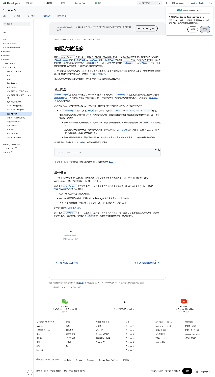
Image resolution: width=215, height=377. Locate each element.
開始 (205, 29)
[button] (16, 51)
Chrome (79, 360)
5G (67, 346)
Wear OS (99, 330)
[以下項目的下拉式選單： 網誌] (104, 3)
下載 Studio (160, 338)
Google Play (80, 3)
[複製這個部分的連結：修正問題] (68, 89)
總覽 (5, 16)
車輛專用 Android (103, 338)
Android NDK (161, 342)
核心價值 (17, 16)
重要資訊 (29, 3)
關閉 (193, 29)
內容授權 (80, 283)
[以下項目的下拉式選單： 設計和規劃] (55, 3)
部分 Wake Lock (99, 63)
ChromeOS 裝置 (102, 334)
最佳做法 (153, 97)
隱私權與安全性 (63, 16)
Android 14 (130, 338)
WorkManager (60, 97)
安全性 (39, 334)
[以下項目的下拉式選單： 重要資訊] (36, 3)
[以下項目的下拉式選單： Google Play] (88, 3)
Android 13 (130, 342)
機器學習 (69, 330)
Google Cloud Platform (108, 360)
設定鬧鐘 (96, 181)
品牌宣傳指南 (55, 371)
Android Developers (61, 39)
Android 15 (130, 334)
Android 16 (130, 330)
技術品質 (47, 16)
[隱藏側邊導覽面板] (29, 372)
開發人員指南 (161, 330)
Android (39, 326)
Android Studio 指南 (163, 326)
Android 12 (130, 346)
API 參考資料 (160, 334)
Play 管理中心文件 (97, 74)
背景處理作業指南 (72, 208)
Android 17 (130, 326)
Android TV (100, 342)
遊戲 (68, 326)
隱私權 (68, 342)
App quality (9, 10)
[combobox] (149, 3)
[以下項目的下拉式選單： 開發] (68, 3)
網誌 (99, 3)
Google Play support (193, 334)
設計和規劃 (47, 3)
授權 (46, 371)
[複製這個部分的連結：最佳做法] (68, 172)
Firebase (90, 360)
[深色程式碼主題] (156, 149)
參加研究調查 (190, 338)
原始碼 (39, 338)
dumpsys (112, 162)
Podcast (39, 350)
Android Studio (198, 3)
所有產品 (126, 360)
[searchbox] (16, 24)
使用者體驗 (32, 16)
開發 (63, 3)
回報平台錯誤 (190, 326)
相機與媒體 (70, 338)
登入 (67, 239)
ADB (79, 142)
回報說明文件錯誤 (192, 330)
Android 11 (130, 350)
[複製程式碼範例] (159, 149)
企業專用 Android (43, 330)
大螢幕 (98, 326)
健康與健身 (70, 334)
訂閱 (187, 371)
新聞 (38, 342)
